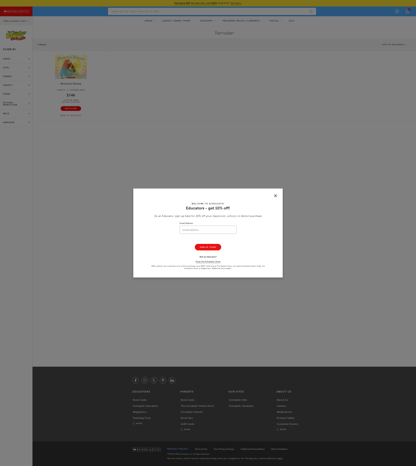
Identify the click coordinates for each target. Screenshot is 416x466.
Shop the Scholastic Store (208, 261)
